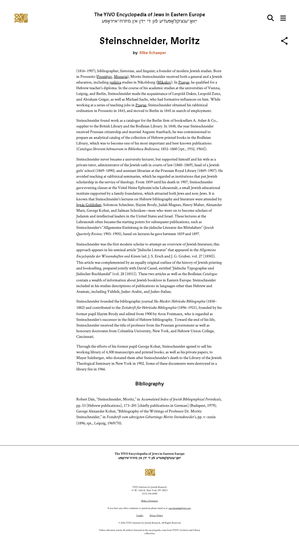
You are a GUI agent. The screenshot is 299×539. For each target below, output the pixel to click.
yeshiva (115, 82)
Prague (183, 82)
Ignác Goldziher (88, 204)
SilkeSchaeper (152, 52)
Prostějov (104, 76)
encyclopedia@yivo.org (180, 508)
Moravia (120, 76)
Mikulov (164, 82)
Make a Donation (149, 500)
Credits (139, 515)
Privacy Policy (156, 515)
